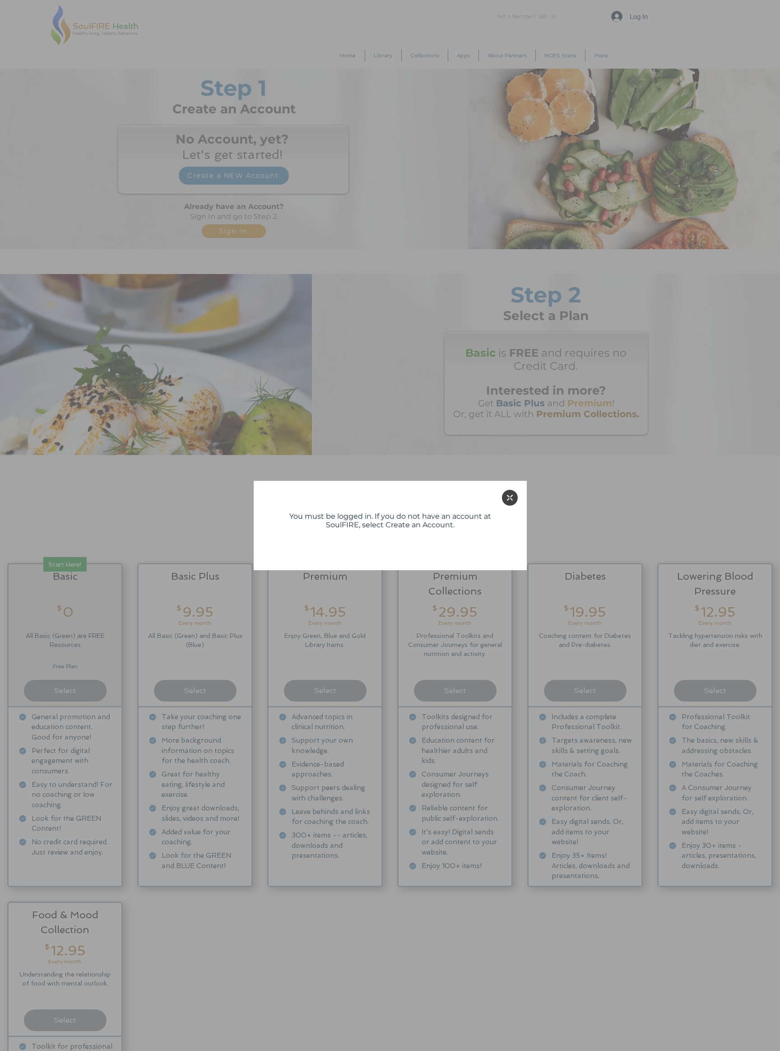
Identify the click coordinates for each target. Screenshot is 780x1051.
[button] (510, 498)
